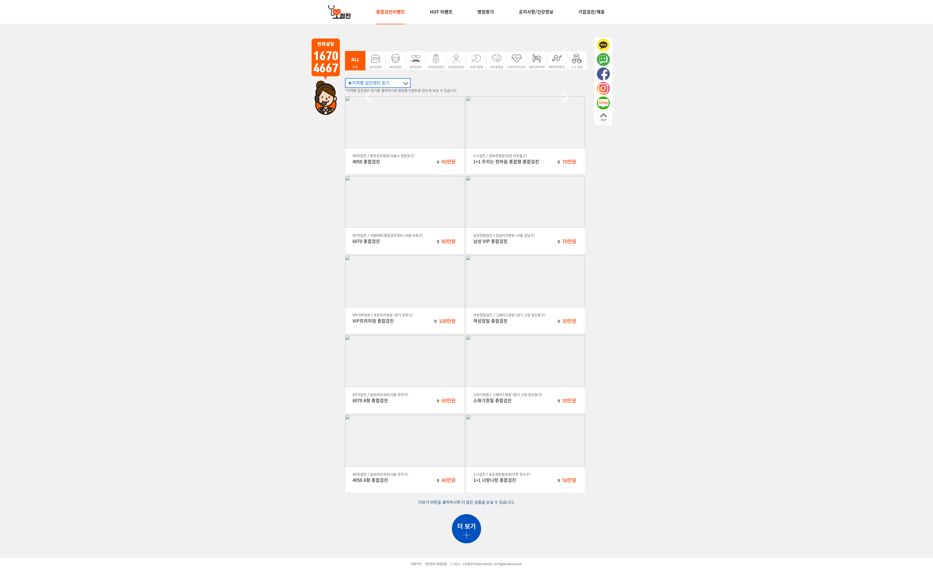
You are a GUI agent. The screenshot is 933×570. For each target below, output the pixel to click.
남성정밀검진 (456, 67)
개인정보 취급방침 (436, 564)
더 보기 (466, 525)
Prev (367, 97)
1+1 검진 (577, 67)
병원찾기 (485, 11)
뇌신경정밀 (496, 67)
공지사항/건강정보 (536, 11)
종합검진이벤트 (390, 11)
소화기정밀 (476, 67)
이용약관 (416, 564)
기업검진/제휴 (591, 11)
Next (565, 97)
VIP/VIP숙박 (537, 67)
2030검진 (375, 67)
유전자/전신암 (516, 67)
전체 (355, 67)
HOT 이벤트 (441, 11)
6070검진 (416, 67)
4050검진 (395, 67)
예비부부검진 (557, 67)
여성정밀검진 (436, 67)
